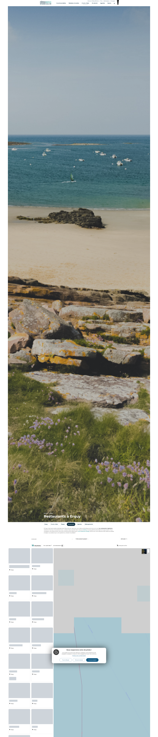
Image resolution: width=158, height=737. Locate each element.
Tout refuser (65, 660)
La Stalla (35, 714)
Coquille (34, 690)
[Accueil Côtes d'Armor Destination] (45, 4)
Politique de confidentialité (79, 655)
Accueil (46, 513)
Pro (101, 1)
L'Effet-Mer (13, 591)
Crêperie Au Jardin (38, 615)
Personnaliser (79, 660)
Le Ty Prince (36, 565)
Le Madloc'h (13, 662)
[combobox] (52, 539)
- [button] (148, 552)
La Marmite (36, 662)
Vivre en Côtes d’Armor (93, 1)
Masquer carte (123, 545)
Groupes (113, 1)
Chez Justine (13, 690)
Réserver (12, 669)
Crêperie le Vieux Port (39, 591)
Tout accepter (92, 660)
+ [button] (148, 550)
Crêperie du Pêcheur (16, 639)
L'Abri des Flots (14, 714)
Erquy (51, 513)
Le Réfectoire (36, 639)
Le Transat (12, 615)
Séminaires (106, 1)
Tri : (47, 545)
